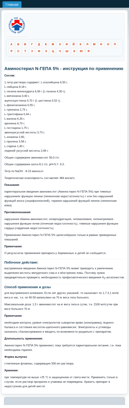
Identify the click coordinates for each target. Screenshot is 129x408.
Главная (12, 4)
